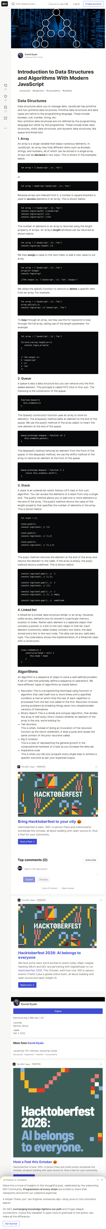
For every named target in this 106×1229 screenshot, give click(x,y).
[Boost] (5, 118)
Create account (93, 3)
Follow (58, 1011)
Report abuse (68, 888)
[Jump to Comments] (5, 97)
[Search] (13, 3)
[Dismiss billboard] (102, 1180)
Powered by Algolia (57, 4)
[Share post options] (5, 128)
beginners (38, 90)
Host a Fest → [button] (27, 841)
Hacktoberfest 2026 (30, 970)
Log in (76, 3)
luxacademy (53, 90)
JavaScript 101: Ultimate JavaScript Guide (35, 1052)
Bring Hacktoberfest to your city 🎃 (50, 821)
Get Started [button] (11, 1223)
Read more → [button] (27, 985)
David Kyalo (31, 54)
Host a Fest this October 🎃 (35, 1162)
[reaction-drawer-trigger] (5, 87)
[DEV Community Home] (4, 4)
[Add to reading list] (5, 108)
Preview (43, 879)
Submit (29, 879)
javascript (24, 90)
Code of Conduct (49, 888)
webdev (67, 90)
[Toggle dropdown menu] (96, 767)
